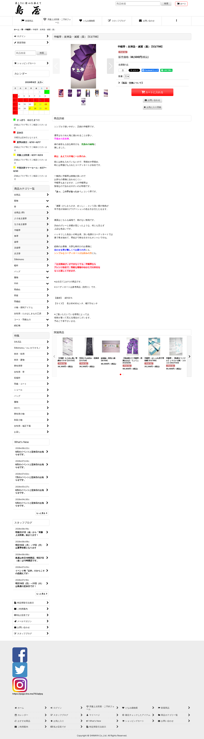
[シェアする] (122, 70)
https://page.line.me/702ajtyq (27, 693)
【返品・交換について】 (132, 82)
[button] (177, 21)
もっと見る (40, 513)
